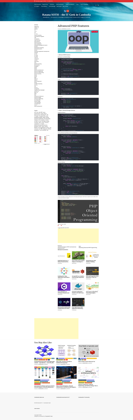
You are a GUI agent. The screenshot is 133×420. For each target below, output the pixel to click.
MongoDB (36, 66)
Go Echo (47, 120)
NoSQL (47, 127)
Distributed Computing (39, 47)
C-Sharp (36, 116)
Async (44, 112)
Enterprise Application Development (41, 51)
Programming (45, 4)
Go (39, 120)
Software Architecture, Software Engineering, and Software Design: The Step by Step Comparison (88, 386)
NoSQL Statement (38, 81)
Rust (35, 95)
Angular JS (36, 27)
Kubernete (36, 61)
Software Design (37, 97)
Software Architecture (38, 96)
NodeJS (35, 80)
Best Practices (37, 114)
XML (47, 130)
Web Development (60, 4)
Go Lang (36, 55)
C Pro (35, 31)
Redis (35, 93)
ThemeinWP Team (49, 416)
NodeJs (36, 127)
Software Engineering (38, 98)
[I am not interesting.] (61, 225)
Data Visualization (38, 44)
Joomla (35, 60)
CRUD (47, 116)
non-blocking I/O (42, 127)
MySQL (35, 67)
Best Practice (65, 6)
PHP (68, 227)
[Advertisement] (78, 235)
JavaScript (36, 58)
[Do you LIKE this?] (58, 225)
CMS (35, 37)
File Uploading (47, 118)
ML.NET (40, 126)
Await (42, 113)
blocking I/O (43, 114)
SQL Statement (37, 100)
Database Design (38, 117)
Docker (35, 50)
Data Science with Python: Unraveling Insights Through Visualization (92, 293)
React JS (36, 92)
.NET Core (36, 112)
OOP (66, 227)
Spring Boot (36, 130)
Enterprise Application (39, 118)
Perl (39, 129)
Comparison (36, 39)
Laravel (42, 123)
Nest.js (35, 68)
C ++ (35, 30)
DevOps (36, 46)
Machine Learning (37, 63)
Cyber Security (37, 40)
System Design (37, 101)
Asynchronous (37, 113)
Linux (77, 4)
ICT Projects (36, 6)
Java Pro (36, 57)
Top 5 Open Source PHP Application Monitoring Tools (77, 308)
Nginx (35, 77)
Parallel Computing (38, 83)
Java (40, 122)
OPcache (36, 129)
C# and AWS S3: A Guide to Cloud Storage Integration (78, 277)
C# (35, 32)
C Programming (42, 116)
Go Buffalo (42, 120)
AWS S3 (44, 113)
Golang (47, 121)
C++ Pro (36, 34)
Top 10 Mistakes (52, 6)
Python (49, 129)
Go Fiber (36, 121)
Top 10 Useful (59, 6)
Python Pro (36, 91)
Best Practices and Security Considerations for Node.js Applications (64, 308)
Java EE (42, 122)
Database (52, 4)
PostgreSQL (36, 88)
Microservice (37, 65)
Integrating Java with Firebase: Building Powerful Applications (91, 262)
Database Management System (40, 45)
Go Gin (35, 53)
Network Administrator (39, 70)
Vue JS (35, 105)
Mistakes (36, 126)
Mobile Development (70, 4)
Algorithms (36, 26)
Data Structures (37, 4)
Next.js (35, 75)
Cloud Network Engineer (39, 36)
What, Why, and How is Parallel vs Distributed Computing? (64, 362)
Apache (36, 29)
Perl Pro (36, 85)
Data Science (44, 6)
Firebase (36, 52)
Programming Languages (39, 90)
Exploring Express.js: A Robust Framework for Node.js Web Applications (63, 262)
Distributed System (38, 49)
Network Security (37, 73)
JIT (40, 123)
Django (44, 117)
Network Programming (39, 72)
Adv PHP (62, 227)
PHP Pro (36, 87)
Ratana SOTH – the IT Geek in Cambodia (66, 14)
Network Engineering (38, 71)
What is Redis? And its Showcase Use (86, 361)
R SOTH (69, 28)
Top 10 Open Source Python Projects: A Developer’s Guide (78, 262)
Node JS (36, 78)
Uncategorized (37, 103)
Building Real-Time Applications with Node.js (63, 277)
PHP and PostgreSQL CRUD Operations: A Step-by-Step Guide (92, 277)
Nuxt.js (35, 82)
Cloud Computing (84, 4)
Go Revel (36, 122)
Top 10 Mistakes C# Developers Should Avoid (63, 292)
